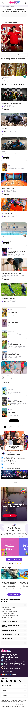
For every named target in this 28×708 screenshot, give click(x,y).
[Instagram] (15, 681)
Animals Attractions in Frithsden (9, 621)
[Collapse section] (25, 605)
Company (4, 695)
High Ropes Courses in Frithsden (9, 611)
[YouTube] (19, 681)
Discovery (4, 690)
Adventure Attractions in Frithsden (10, 605)
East (2, 6)
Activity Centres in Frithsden (8, 607)
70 (19, 426)
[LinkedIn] (6, 681)
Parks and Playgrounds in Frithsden (10, 615)
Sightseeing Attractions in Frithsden (10, 634)
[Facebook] (2, 681)
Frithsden (12, 6)
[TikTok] (11, 681)
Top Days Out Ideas (6, 685)
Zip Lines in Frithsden (7, 617)
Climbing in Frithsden (6, 609)
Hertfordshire (6, 6)
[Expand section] (25, 621)
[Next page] (23, 427)
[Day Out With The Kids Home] (14, 3)
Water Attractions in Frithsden (9, 630)
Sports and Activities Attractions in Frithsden (10, 626)
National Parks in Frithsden (8, 613)
